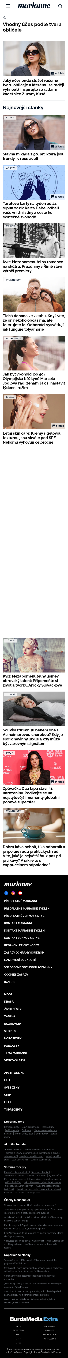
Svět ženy (12, 1087)
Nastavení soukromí (20, 960)
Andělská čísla (12, 1130)
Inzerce (10, 982)
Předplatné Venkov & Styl (24, 916)
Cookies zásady (16, 974)
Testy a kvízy (48, 1127)
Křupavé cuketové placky (16, 1172)
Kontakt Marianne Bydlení (25, 930)
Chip (7, 1095)
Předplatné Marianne (21, 901)
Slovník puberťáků (30, 1127)
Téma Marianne (16, 1053)
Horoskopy (13, 1038)
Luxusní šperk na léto (41, 1160)
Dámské (49, 1330)
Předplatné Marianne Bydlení (27, 908)
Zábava (9, 1016)
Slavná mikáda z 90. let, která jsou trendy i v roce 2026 (30, 1205)
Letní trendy (42, 1134)
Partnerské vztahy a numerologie (21, 1153)
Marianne (49, 1326)
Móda (8, 994)
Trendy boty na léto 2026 (31, 1156)
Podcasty (11, 1045)
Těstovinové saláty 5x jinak (27, 1192)
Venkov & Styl (15, 1060)
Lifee (8, 1102)
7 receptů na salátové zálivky (19, 1186)
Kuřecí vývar (35, 1179)
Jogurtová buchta (52, 1179)
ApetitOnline (14, 1073)
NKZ (18, 1334)
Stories (10, 1031)
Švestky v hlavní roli (40, 1172)
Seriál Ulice (44, 1153)
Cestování (26, 1130)
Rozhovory (13, 1023)
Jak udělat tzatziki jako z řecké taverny (42, 1182)
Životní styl (13, 1009)
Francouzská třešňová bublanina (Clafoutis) (25, 1175)
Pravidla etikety (11, 1127)
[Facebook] (6, 893)
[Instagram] (13, 893)
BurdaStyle (49, 1334)
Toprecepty (13, 1109)
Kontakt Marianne (18, 923)
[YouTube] (20, 893)
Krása (9, 1001)
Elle (7, 1080)
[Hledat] (60, 5)
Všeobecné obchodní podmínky (28, 967)
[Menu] (7, 5)
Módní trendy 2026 (24, 1134)
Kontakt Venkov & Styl (21, 938)
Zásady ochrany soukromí (24, 952)
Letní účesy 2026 (20, 1160)
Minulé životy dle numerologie (39, 1150)
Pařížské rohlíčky (13, 1182)
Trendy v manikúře (13, 1150)
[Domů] (34, 5)
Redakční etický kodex (21, 945)
